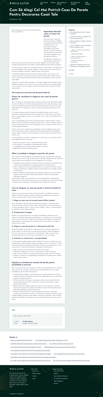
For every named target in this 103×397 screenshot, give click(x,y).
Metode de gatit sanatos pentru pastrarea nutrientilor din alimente (59, 347)
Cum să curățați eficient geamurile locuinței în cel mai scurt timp (69, 354)
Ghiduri (56, 383)
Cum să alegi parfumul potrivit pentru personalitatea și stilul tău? (26, 347)
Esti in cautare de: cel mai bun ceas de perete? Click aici (31, 92)
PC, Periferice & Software (75, 3)
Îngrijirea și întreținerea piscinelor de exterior (21, 340)
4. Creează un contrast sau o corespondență (77, 61)
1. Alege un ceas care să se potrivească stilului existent (80, 50)
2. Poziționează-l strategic (76, 54)
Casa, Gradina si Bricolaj (60, 376)
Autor (71, 74)
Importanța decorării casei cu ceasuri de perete (80, 33)
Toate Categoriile (58, 381)
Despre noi (35, 371)
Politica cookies (36, 373)
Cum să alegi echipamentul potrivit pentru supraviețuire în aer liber (51, 340)
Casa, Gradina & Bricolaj (61, 3)
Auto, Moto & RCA (44, 3)
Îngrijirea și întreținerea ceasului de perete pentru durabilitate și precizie (80, 65)
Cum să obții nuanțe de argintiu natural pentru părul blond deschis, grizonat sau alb (30, 360)
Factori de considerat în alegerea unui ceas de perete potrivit (80, 37)
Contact (34, 376)
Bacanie (53, 2)
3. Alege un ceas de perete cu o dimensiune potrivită (78, 57)
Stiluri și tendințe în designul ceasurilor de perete (80, 42)
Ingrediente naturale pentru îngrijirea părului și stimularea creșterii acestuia (28, 344)
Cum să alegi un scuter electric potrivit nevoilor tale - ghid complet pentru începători (31, 354)
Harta (33, 378)
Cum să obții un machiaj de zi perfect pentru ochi (61, 344)
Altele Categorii (87, 3)
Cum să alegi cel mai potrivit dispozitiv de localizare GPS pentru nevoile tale (71, 360)
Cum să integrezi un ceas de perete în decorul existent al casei (80, 46)
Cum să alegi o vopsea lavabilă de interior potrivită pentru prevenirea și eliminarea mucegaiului (33, 357)
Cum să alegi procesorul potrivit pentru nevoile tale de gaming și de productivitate (30, 350)
